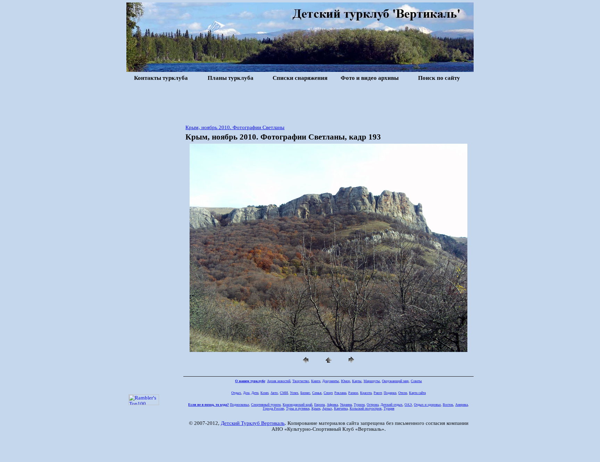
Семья (317, 393)
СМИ (284, 393)
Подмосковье (239, 404)
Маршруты (372, 381)
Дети (254, 393)
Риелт (378, 393)
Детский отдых (391, 404)
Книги (315, 381)
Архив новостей (278, 381)
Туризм (359, 404)
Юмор (345, 381)
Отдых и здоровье (427, 404)
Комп (264, 393)
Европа (319, 404)
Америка (461, 404)
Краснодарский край (297, 404)
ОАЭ (408, 404)
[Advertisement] (300, 102)
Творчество (300, 381)
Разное (353, 393)
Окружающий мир (395, 381)
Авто (274, 393)
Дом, (246, 393)
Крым (315, 408)
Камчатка (341, 408)
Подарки (390, 393)
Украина (346, 404)
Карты (356, 381)
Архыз (327, 408)
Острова (372, 404)
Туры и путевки (297, 408)
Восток (448, 404)
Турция (389, 408)
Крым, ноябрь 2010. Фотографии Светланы (234, 127)
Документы (330, 381)
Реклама (340, 393)
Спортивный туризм (266, 404)
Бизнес (305, 393)
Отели (402, 393)
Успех (294, 393)
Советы (416, 381)
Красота (366, 393)
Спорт (328, 393)
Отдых (236, 393)
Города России (273, 408)
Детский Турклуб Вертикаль (253, 423)
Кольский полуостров (366, 408)
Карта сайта (417, 393)
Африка (332, 404)
